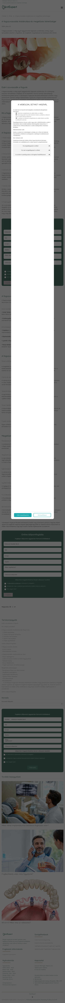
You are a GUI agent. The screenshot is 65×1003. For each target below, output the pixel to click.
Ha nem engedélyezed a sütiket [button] (30, 150)
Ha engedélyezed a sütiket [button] (30, 146)
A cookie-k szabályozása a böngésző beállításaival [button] (30, 154)
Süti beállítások (42, 515)
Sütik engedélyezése (23, 515)
